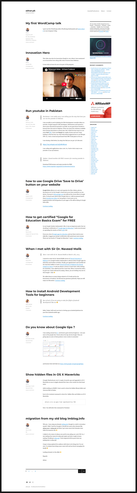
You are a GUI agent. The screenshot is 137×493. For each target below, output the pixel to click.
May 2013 (93, 138)
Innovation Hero (38, 52)
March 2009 (94, 167)
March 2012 (93, 142)
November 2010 (94, 148)
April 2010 (93, 157)
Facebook (101, 31)
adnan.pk (30, 10)
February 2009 (94, 169)
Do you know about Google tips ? (50, 327)
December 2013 (94, 136)
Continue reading (48, 206)
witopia (33, 126)
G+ (57, 333)
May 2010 (93, 155)
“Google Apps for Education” (66, 228)
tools (63, 230)
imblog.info (65, 424)
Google (27, 234)
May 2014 (93, 133)
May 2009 (93, 164)
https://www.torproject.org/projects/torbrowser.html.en (59, 166)
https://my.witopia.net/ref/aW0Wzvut (55, 144)
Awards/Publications (93, 11)
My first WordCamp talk (43, 23)
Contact (109, 11)
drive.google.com (58, 194)
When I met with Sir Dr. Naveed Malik (53, 249)
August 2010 (94, 151)
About (103, 11)
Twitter (107, 31)
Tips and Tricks (29, 124)
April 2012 (93, 141)
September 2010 (94, 149)
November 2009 (94, 160)
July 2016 (93, 129)
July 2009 (93, 163)
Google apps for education (60, 234)
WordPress (32, 36)
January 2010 (94, 158)
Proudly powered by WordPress (38, 486)
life (26, 36)
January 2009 (94, 170)
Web (29, 36)
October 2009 (94, 161)
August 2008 (94, 172)
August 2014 (94, 132)
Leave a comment (30, 42)
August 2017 (94, 127)
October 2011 (94, 147)
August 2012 (94, 139)
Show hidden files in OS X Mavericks (53, 374)
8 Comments (29, 264)
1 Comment (28, 310)
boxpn (27, 126)
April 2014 (93, 135)
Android (27, 308)
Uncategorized (29, 66)
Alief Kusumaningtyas (96, 87)
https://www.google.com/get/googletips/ (72, 363)
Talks (32, 38)
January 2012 (94, 145)
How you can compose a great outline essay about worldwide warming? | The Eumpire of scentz (101, 79)
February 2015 (94, 130)
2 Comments (29, 128)
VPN (50, 132)
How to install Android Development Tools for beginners (53, 292)
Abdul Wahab (29, 304)
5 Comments (29, 200)
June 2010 (93, 154)
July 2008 (93, 173)
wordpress (33, 40)
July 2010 (93, 152)
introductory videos (51, 198)
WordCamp (28, 40)
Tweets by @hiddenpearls (96, 56)
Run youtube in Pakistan (44, 111)
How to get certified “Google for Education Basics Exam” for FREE (50, 218)
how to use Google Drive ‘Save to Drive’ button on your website (55, 182)
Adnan (27, 32)
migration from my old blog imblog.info (55, 418)
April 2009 (93, 166)
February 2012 (94, 144)
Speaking (28, 38)
